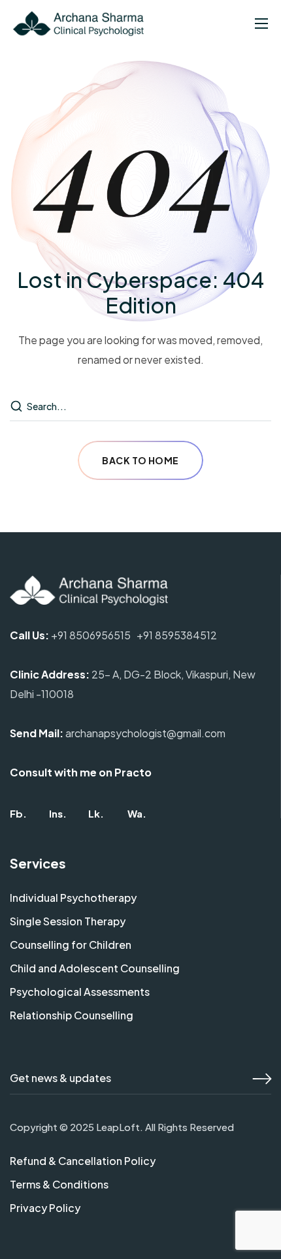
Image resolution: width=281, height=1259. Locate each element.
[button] (18, 813)
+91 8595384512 (177, 635)
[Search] (17, 406)
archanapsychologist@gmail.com (145, 733)
